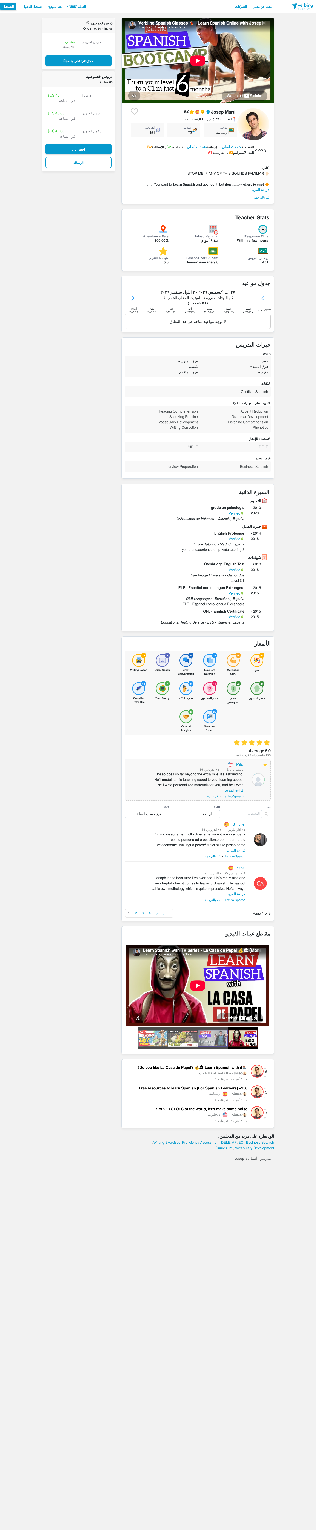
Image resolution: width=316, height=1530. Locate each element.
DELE (225, 1142)
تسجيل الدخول (32, 6)
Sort (166, 806)
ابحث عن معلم (263, 6)
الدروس (150, 127)
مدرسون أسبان (259, 1158)
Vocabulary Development (254, 1147)
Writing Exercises (166, 1142)
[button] (76, 6)
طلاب (187, 127)
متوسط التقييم (159, 258)
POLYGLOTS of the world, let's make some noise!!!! (201, 1109)
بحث (268, 806)
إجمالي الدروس (258, 258)
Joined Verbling (206, 236)
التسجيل (8, 6)
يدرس (224, 127)
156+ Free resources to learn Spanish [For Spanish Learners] (193, 1088)
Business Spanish (260, 1142)
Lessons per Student (202, 258)
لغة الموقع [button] (56, 6)
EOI (241, 1142)
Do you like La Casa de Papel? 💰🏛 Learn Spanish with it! (190, 1067)
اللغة (217, 806)
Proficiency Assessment (200, 1142)
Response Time (256, 236)
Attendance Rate (156, 236)
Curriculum (224, 1147)
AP (234, 1142)
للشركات (241, 6)
